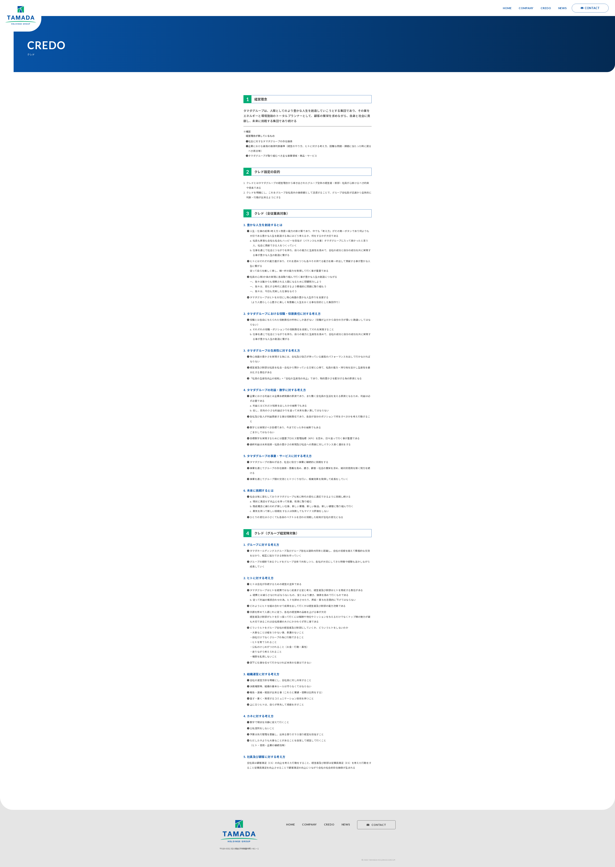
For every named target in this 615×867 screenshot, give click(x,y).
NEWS (562, 8)
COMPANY (526, 8)
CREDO (546, 8)
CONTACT (592, 8)
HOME (507, 8)
